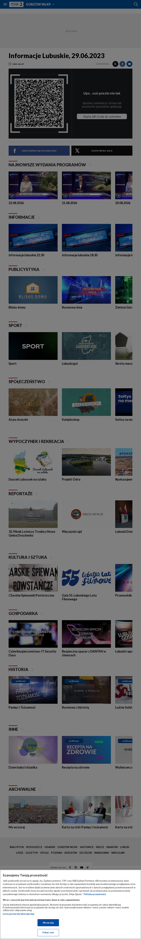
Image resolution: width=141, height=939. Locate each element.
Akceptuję (48, 922)
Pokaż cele (48, 932)
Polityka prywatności (95, 894)
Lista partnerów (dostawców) (18, 913)
